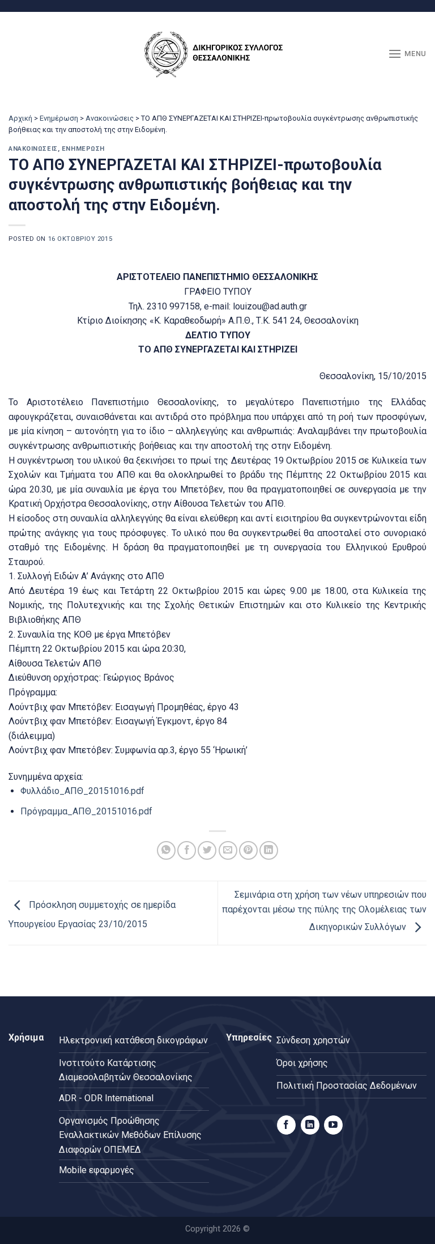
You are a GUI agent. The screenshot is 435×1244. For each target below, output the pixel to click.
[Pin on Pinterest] (248, 850)
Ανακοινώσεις (110, 118)
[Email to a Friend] (228, 850)
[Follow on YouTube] (333, 1125)
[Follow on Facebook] (286, 1125)
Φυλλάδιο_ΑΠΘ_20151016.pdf (82, 791)
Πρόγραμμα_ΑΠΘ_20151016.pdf (86, 811)
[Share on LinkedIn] (268, 850)
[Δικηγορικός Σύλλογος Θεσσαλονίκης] (217, 54)
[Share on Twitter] (207, 850)
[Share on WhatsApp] (166, 850)
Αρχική (20, 118)
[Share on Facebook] (186, 850)
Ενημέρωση (59, 118)
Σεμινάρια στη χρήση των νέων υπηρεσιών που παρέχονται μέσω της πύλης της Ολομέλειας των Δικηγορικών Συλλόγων (324, 910)
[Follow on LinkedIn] (310, 1125)
